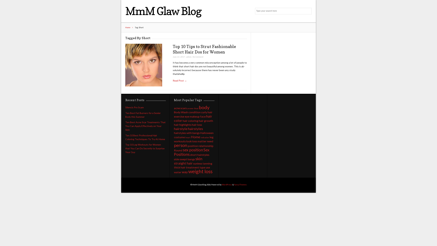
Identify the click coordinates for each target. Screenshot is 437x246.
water (177, 172)
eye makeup (192, 116)
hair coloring (190, 120)
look (189, 141)
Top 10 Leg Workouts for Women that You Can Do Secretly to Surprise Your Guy (145, 148)
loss (194, 141)
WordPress (227, 184)
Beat (196, 108)
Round (178, 150)
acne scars (180, 108)
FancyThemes (240, 184)
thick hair (179, 167)
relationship (206, 145)
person (180, 145)
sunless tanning (202, 163)
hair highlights (182, 124)
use (208, 167)
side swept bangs (184, 159)
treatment (192, 167)
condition (194, 112)
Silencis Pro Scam (134, 107)
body (204, 107)
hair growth (206, 120)
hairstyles (195, 129)
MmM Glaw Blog (163, 11)
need (210, 141)
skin (198, 158)
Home (127, 27)
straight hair (183, 163)
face (203, 116)
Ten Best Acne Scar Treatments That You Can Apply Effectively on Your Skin (145, 126)
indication (205, 137)
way (185, 172)
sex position (193, 149)
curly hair (206, 112)
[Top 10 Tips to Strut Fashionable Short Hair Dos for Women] (143, 65)
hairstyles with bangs (187, 132)
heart (187, 137)
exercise (179, 116)
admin (188, 57)
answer (190, 108)
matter (202, 141)
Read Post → (180, 80)
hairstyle (180, 129)
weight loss (200, 171)
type (202, 167)
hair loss (197, 124)
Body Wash (181, 112)
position (193, 145)
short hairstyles (199, 154)
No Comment (198, 57)
